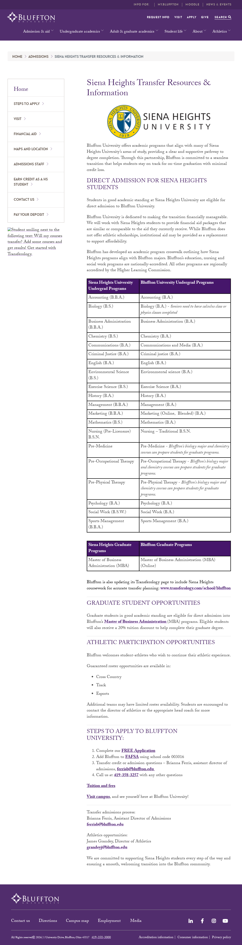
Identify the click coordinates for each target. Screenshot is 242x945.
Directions (48, 921)
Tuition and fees (101, 786)
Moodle (192, 4)
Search (221, 17)
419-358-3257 (126, 775)
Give (205, 17)
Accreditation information (156, 938)
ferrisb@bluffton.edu (135, 769)
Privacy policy (221, 938)
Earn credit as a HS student (31, 182)
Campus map (77, 921)
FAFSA (132, 757)
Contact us (24, 200)
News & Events (219, 4)
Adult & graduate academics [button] (132, 32)
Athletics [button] (219, 32)
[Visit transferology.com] (36, 242)
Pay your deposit (29, 215)
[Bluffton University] (31, 17)
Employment (110, 921)
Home (17, 57)
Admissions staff (29, 164)
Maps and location (31, 149)
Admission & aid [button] (36, 32)
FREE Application (138, 751)
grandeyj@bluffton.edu (107, 848)
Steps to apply (27, 104)
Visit (178, 17)
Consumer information (192, 938)
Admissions (38, 57)
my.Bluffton (168, 4)
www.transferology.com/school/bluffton (195, 588)
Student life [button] (173, 32)
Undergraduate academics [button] (80, 32)
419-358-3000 (101, 938)
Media (136, 921)
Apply (191, 17)
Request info (158, 17)
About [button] (198, 32)
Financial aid (25, 134)
